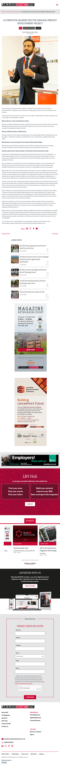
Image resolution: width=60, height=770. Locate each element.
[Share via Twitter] (30, 228)
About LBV (5, 712)
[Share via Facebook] (34, 228)
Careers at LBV (6, 723)
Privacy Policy (5, 754)
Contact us (5, 726)
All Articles (34, 754)
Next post (55, 233)
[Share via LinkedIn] (27, 228)
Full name (18, 630)
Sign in (32, 734)
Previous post (6, 233)
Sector (17, 653)
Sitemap (41, 754)
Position (18, 637)
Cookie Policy (15, 754)
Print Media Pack (35, 715)
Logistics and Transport (28, 28)
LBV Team (5, 721)
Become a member (35, 731)
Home (3, 11)
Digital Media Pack (35, 717)
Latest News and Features (13, 11)
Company (18, 645)
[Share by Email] (37, 228)
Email (17, 660)
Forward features (35, 720)
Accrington (38, 28)
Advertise (4, 718)
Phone (17, 668)
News (20, 28)
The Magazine (6, 715)
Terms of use (24, 754)
